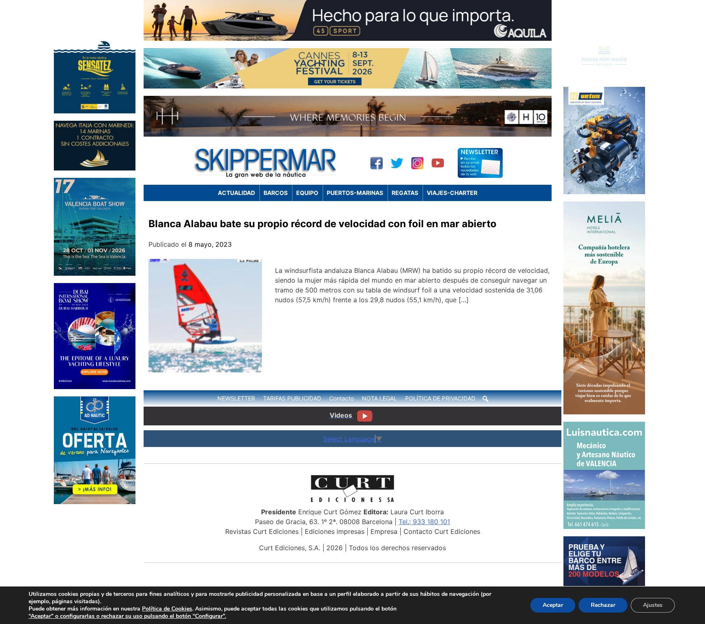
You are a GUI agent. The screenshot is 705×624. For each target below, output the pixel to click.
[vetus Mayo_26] (604, 192)
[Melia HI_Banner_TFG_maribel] (604, 412)
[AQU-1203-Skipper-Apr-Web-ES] (348, 38)
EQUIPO (307, 192)
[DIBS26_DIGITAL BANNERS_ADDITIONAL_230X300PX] (94, 387)
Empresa (383, 531)
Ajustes (653, 605)
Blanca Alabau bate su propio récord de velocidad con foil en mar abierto (323, 224)
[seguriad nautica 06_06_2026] (94, 111)
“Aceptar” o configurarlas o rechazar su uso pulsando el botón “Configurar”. (127, 616)
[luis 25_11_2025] (604, 526)
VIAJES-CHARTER (452, 192)
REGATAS (405, 192)
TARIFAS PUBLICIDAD (292, 398)
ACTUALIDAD (236, 192)
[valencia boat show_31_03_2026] (94, 273)
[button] (485, 399)
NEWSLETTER (236, 398)
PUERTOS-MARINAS (355, 192)
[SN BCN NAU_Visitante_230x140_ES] (604, 584)
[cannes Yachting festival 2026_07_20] (348, 86)
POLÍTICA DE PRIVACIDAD (440, 398)
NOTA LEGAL (379, 398)
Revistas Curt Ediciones (262, 531)
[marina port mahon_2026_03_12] (604, 77)
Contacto (341, 398)
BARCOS (276, 192)
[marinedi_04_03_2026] (94, 168)
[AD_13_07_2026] (94, 502)
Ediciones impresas (334, 531)
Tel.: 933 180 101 (424, 522)
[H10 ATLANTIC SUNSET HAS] (348, 134)
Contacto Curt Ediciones (441, 531)
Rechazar (603, 605)
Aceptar (553, 605)
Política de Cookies (167, 609)
